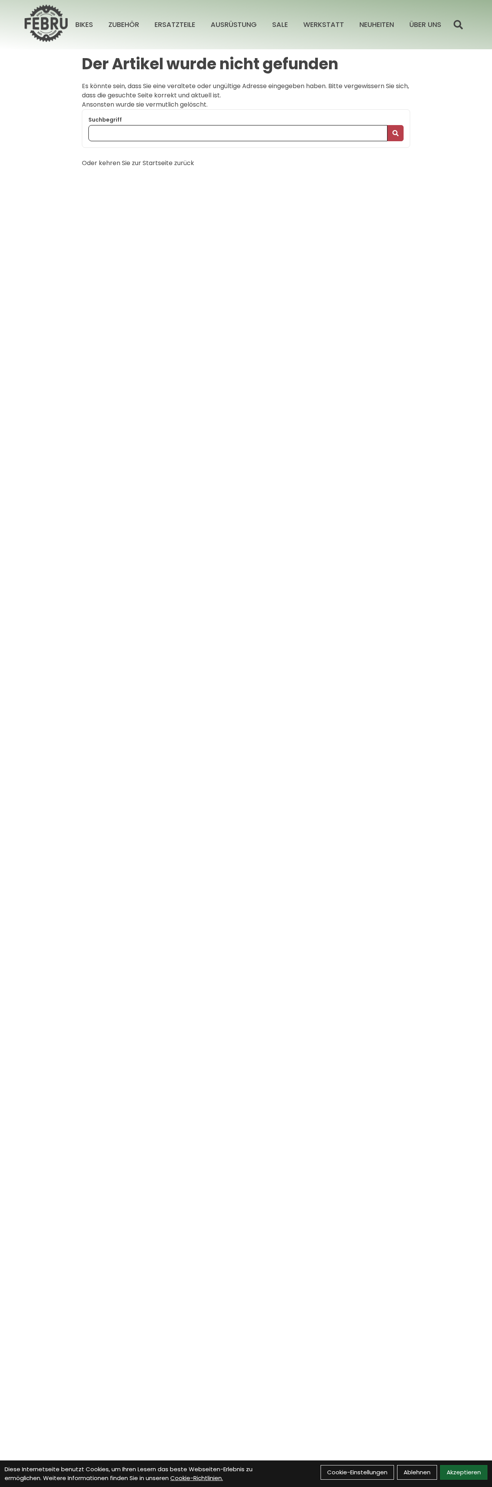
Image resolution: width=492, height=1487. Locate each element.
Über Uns (425, 24)
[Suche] (458, 24)
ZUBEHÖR (123, 24)
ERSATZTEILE (175, 24)
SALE (280, 24)
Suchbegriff (105, 120)
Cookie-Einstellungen (357, 1472)
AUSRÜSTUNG (234, 24)
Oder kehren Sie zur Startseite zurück (138, 163)
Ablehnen (417, 1472)
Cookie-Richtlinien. (196, 1478)
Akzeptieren (464, 1472)
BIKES (84, 24)
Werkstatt (323, 24)
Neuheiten (376, 24)
